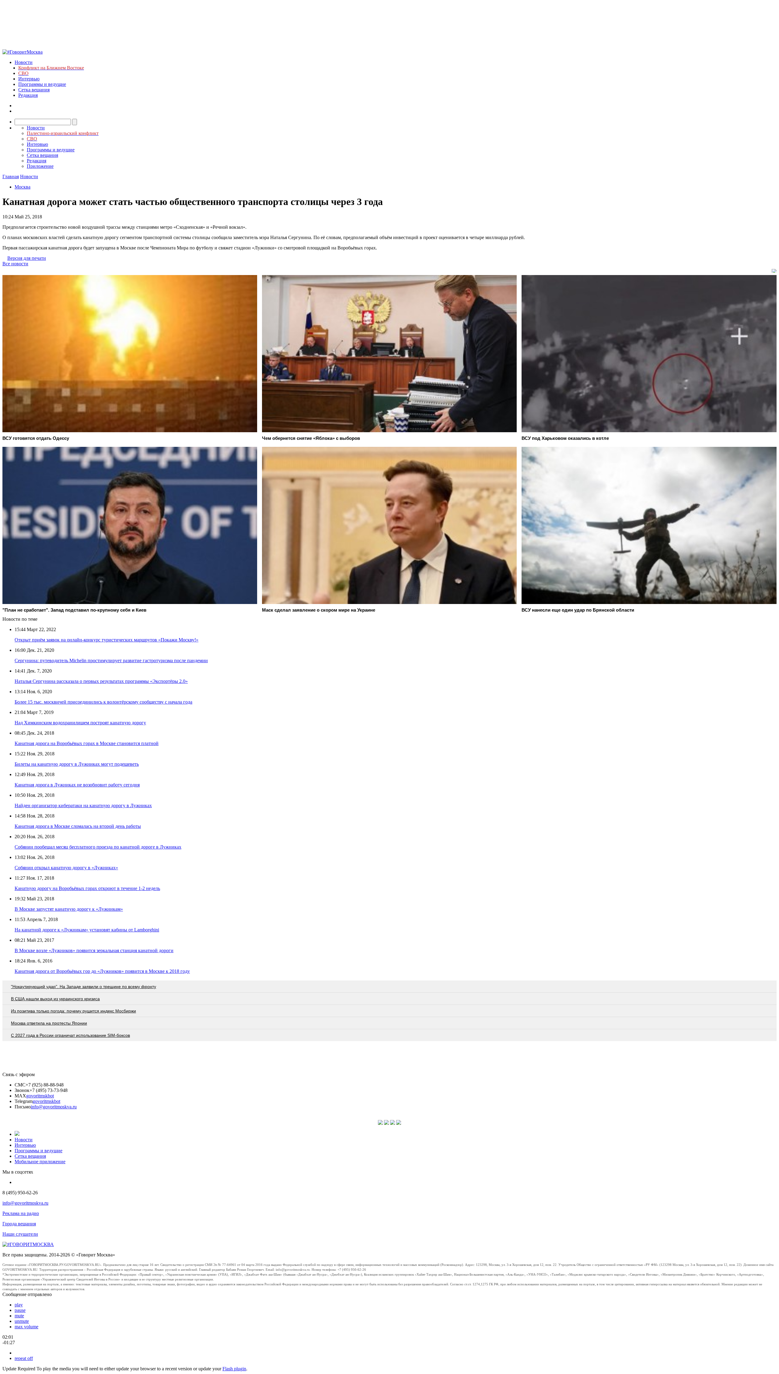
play (19, 1304)
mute (19, 1315)
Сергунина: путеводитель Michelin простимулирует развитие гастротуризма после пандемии (111, 660)
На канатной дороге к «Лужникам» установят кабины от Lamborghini (87, 929)
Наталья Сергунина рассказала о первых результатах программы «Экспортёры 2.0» (101, 681)
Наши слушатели (20, 1234)
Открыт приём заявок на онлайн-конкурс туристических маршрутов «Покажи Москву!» (106, 639)
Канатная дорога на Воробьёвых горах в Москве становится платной (87, 743)
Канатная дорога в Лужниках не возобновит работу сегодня (77, 784)
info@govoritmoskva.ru (54, 1106)
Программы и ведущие (42, 84)
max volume (26, 1326)
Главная (10, 176)
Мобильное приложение (40, 1161)
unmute (22, 1321)
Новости (24, 62)
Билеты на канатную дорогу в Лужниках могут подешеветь (77, 764)
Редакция (28, 95)
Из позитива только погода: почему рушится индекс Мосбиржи (73, 1010)
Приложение (40, 166)
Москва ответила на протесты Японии (49, 1023)
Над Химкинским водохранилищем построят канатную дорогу (80, 722)
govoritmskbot (40, 1095)
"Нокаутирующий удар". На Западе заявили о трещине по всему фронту (83, 986)
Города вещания (19, 1223)
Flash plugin (234, 1368)
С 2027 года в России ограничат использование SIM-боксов (70, 1035)
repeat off (24, 1358)
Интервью (29, 78)
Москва (22, 186)
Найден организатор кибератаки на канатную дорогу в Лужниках (83, 805)
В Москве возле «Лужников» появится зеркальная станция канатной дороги (94, 950)
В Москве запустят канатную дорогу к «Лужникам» (69, 909)
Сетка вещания (34, 89)
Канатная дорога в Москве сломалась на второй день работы (78, 826)
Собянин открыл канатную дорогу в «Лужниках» (66, 867)
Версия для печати (26, 258)
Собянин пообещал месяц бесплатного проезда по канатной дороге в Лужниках (98, 846)
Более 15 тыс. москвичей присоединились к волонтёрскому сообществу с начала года (103, 702)
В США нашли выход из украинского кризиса (55, 998)
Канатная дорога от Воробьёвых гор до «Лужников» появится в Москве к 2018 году (102, 971)
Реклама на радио (20, 1213)
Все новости (15, 263)
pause (20, 1310)
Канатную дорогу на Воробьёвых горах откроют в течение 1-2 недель (87, 888)
